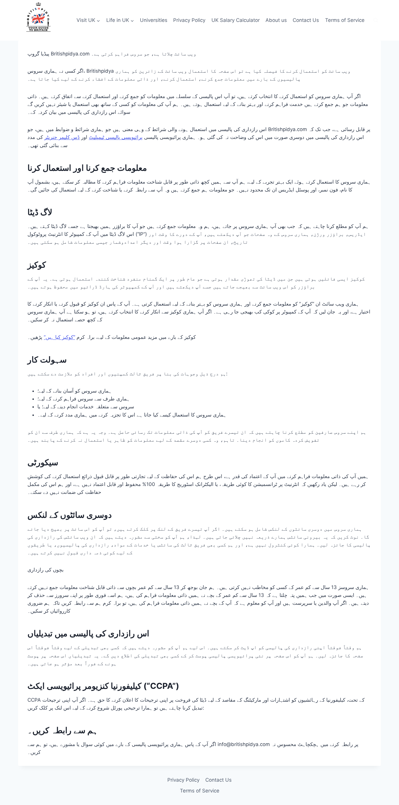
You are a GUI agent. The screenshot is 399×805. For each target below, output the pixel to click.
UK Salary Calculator (235, 20)
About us (276, 20)
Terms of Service (345, 20)
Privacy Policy (189, 20)
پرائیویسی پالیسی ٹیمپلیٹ (116, 137)
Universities (153, 20)
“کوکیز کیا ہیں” (59, 337)
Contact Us (306, 20)
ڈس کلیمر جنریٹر (62, 137)
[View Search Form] (375, 20)
